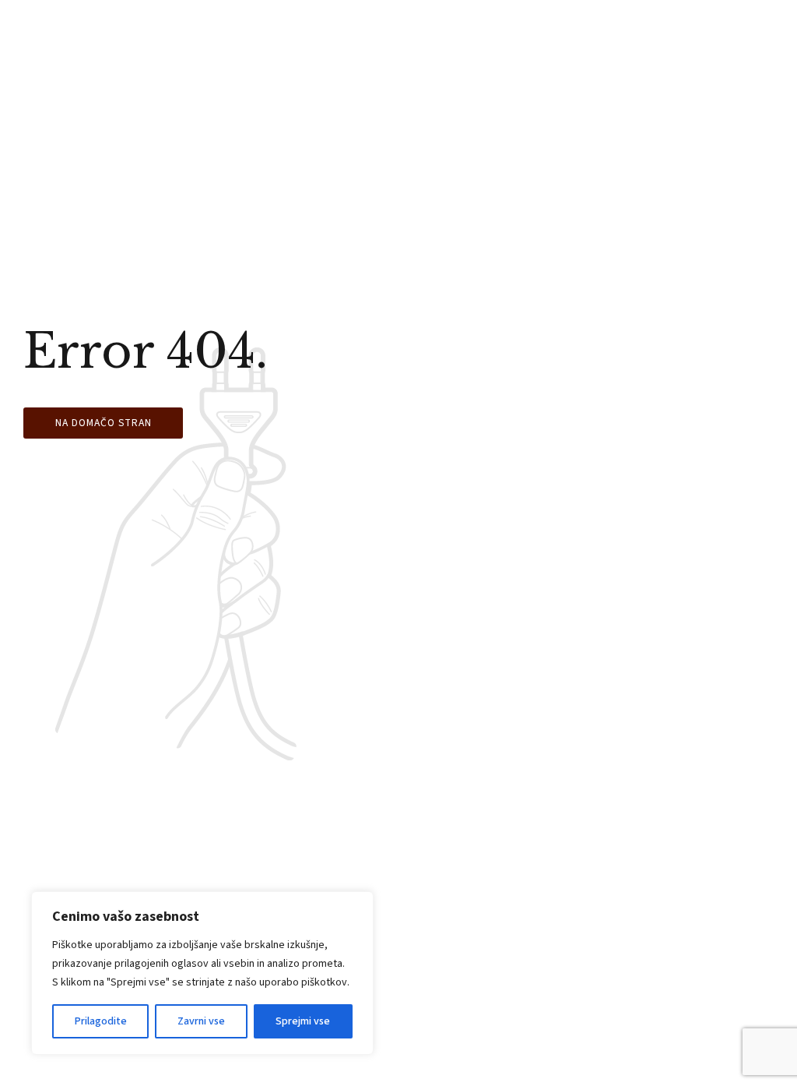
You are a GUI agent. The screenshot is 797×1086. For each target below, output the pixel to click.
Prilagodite (101, 1021)
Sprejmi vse (303, 1021)
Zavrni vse (201, 1021)
